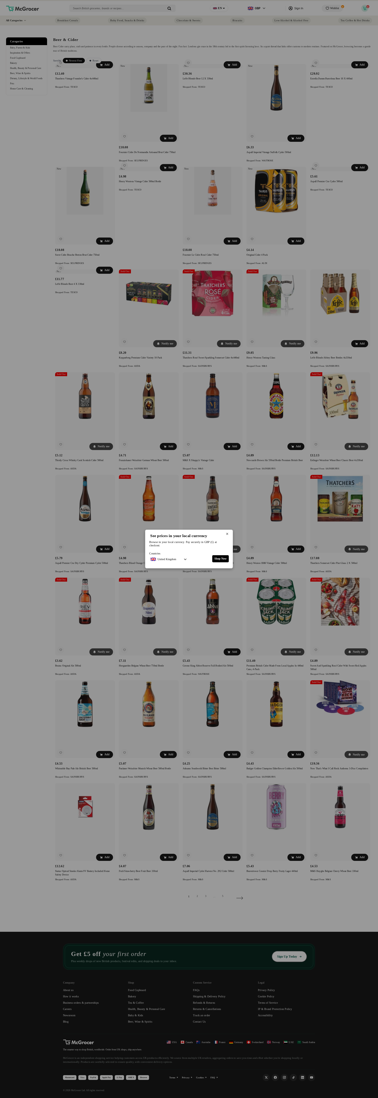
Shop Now (220, 558)
